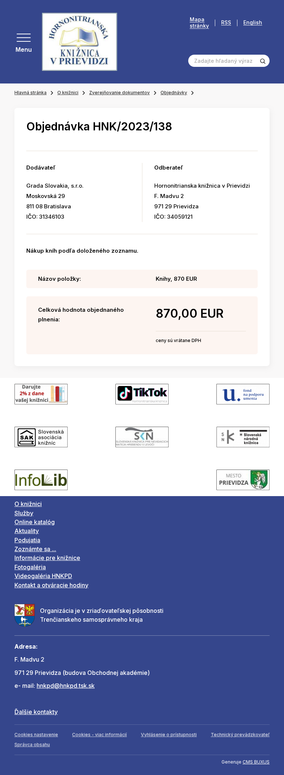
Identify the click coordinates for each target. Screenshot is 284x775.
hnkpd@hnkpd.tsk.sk (66, 685)
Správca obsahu (32, 744)
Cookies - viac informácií (99, 734)
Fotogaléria (30, 567)
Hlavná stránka (30, 92)
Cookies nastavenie (36, 734)
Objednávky (173, 92)
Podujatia (27, 540)
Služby (23, 513)
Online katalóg (34, 522)
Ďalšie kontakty (36, 712)
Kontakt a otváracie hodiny (51, 585)
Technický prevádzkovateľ (240, 734)
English (252, 23)
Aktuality (26, 531)
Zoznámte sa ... (35, 549)
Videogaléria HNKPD (43, 576)
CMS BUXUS (256, 762)
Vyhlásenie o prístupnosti (169, 734)
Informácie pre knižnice (47, 557)
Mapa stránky (199, 23)
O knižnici (67, 92)
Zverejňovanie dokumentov (119, 92)
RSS (226, 23)
